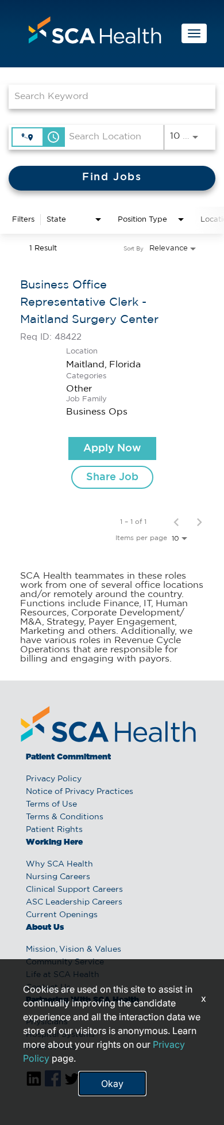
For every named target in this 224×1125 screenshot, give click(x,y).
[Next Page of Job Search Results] (199, 521)
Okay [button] (112, 1083)
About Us (45, 927)
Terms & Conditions (64, 817)
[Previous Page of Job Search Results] (176, 521)
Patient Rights (54, 830)
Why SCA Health (59, 864)
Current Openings (62, 915)
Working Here (54, 842)
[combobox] (106, 96)
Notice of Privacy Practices (79, 792)
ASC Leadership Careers (74, 902)
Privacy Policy (54, 779)
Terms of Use (51, 804)
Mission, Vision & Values (73, 949)
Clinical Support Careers (74, 889)
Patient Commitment (68, 757)
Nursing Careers (58, 877)
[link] (112, 382)
